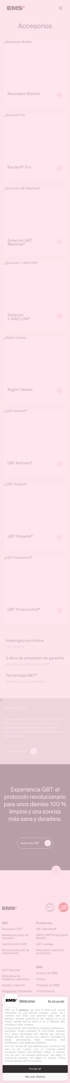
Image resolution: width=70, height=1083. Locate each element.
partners (23, 1009)
